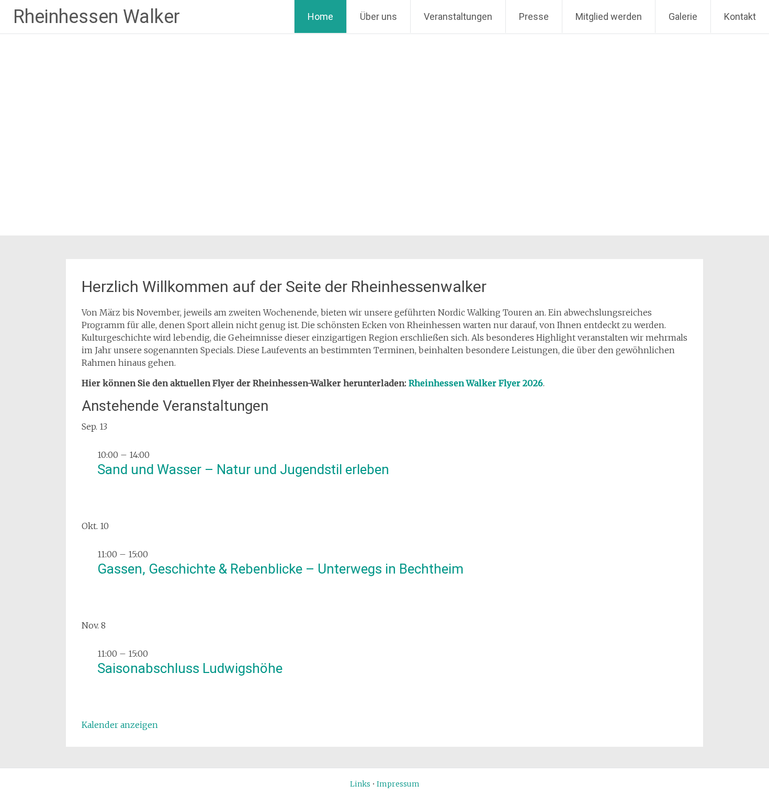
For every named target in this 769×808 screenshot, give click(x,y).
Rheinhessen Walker (96, 17)
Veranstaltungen (458, 16)
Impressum (398, 784)
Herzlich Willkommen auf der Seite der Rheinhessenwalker (284, 286)
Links (360, 784)
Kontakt (740, 16)
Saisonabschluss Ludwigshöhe (189, 668)
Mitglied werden (608, 16)
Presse (534, 16)
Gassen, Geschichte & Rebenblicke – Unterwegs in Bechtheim (280, 569)
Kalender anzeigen (120, 725)
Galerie (683, 16)
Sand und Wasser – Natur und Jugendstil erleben (243, 469)
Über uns (378, 16)
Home (320, 16)
